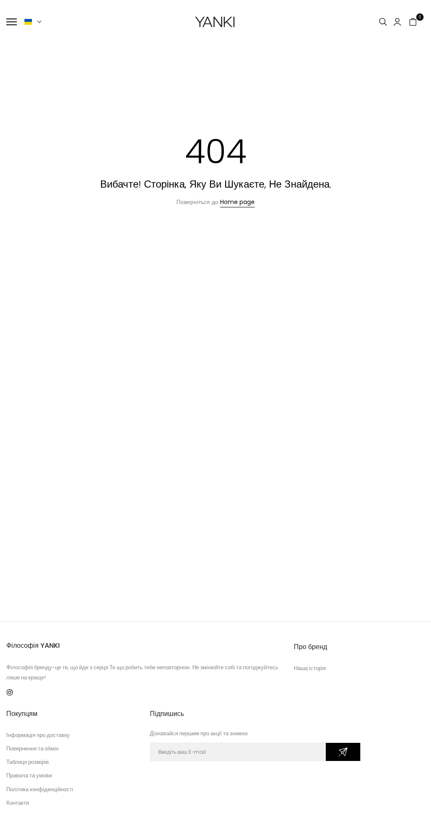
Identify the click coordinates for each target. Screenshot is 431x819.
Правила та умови (29, 775)
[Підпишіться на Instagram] (9, 692)
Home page (237, 202)
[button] (33, 22)
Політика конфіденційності (39, 789)
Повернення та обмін (32, 749)
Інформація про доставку (38, 735)
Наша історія (310, 668)
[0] (413, 22)
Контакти (17, 803)
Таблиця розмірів (27, 762)
